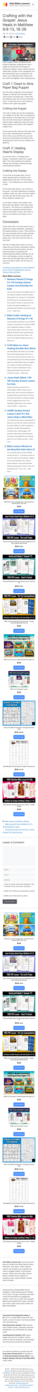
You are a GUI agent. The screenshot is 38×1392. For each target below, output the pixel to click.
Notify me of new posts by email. (16, 896)
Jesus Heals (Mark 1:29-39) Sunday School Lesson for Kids (21, 380)
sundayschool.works (11, 1385)
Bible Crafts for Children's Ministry (17, 821)
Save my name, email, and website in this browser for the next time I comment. (19, 885)
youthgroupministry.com (22, 1387)
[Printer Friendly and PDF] (13, 38)
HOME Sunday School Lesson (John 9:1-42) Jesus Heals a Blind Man (19, 413)
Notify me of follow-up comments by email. (19, 891)
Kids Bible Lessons (19, 3)
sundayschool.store (22, 1383)
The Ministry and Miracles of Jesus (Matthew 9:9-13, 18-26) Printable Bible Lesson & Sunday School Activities (19, 270)
